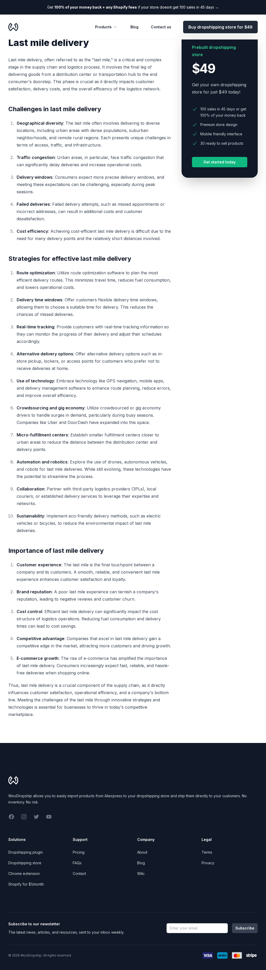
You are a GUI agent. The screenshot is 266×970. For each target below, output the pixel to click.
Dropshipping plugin (25, 852)
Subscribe (244, 928)
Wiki (140, 873)
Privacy (208, 863)
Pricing (78, 852)
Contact (79, 873)
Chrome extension (24, 873)
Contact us (161, 27)
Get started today (219, 162)
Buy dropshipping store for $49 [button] (220, 27)
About (142, 852)
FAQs (77, 863)
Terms (207, 852)
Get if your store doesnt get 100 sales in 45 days (133, 7)
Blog (134, 27)
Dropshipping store (24, 863)
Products (103, 27)
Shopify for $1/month (26, 884)
